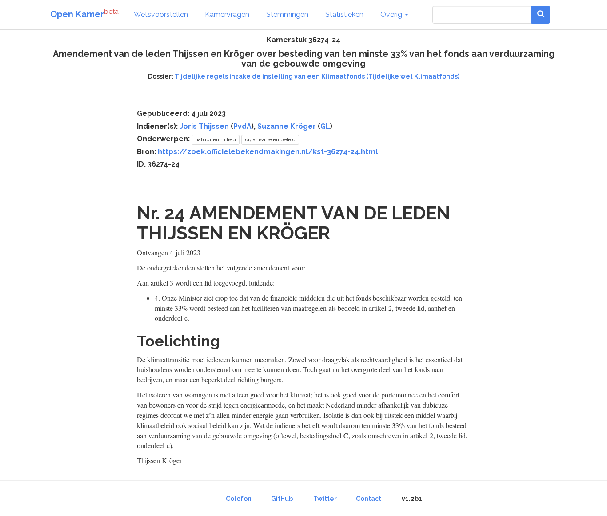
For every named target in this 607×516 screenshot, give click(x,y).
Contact (368, 498)
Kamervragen (227, 14)
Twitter (325, 498)
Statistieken (344, 14)
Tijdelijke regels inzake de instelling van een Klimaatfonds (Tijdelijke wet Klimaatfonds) (317, 76)
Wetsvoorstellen (161, 14)
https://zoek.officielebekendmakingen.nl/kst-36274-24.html (268, 151)
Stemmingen (287, 14)
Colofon (239, 498)
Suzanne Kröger (286, 126)
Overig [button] (392, 14)
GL (325, 126)
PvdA (242, 126)
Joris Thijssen (204, 126)
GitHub (282, 498)
